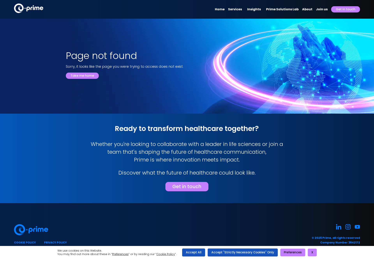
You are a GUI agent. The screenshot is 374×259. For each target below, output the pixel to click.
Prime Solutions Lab (282, 9)
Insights (254, 9)
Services (235, 9)
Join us (322, 9)
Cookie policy (25, 242)
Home (220, 9)
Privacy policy (55, 242)
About (307, 9)
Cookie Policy (165, 254)
